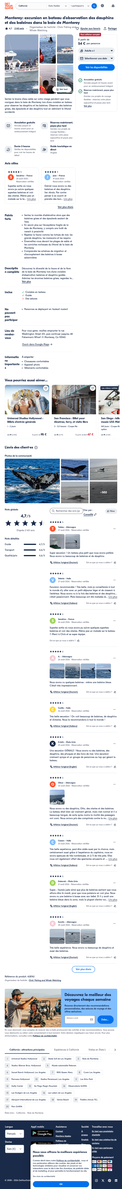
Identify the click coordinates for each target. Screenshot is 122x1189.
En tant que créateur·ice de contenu (104, 1141)
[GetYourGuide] (9, 6)
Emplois (84, 1139)
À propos (84, 1133)
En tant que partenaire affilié (102, 1150)
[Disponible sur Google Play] (42, 1133)
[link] (27, 412)
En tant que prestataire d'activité (102, 1133)
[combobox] (90, 514)
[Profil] (113, 6)
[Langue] (102, 5)
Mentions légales (63, 1136)
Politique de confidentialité (45, 1036)
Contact (59, 1131)
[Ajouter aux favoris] (46, 388)
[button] (14, 28)
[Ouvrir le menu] (114, 529)
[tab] (27, 1050)
